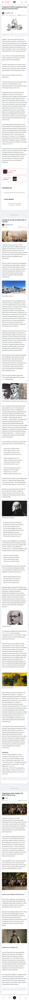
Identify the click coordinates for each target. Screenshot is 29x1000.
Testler (7, 2)
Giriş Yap (18, 205)
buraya (4, 379)
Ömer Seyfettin (6, 633)
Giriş (26, 2)
